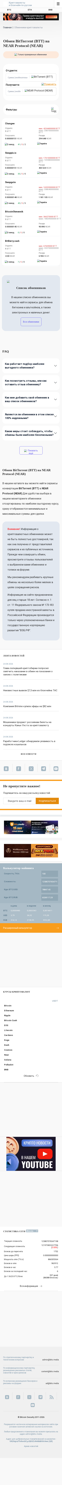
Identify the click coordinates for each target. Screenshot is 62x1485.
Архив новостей (31, 1446)
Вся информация (29, 1286)
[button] (42, 77)
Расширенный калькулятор (17, 928)
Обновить (29, 1076)
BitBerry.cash (12, 241)
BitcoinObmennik (14, 211)
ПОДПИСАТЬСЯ (47, 801)
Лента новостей (13, 656)
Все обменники (31, 322)
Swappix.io (10, 153)
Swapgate (10, 182)
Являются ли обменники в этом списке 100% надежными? (29, 416)
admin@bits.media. (33, 1434)
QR (50, 1441)
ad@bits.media (52, 1383)
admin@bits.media (50, 1360)
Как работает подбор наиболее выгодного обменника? (24, 365)
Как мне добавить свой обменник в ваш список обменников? (27, 399)
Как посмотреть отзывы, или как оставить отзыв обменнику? (26, 382)
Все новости (28, 754)
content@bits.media (50, 1371)
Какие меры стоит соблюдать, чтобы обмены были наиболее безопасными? (29, 433)
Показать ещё (32, 452)
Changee (9, 123)
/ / (22, 144)
